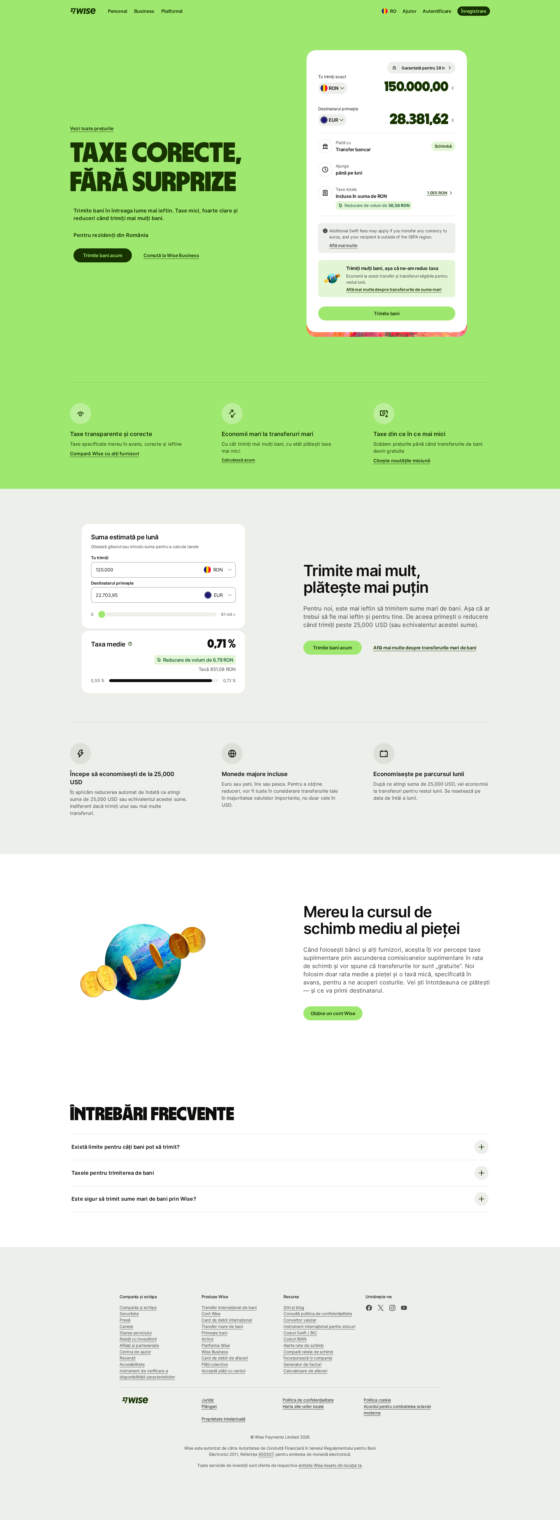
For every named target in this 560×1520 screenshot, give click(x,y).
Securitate (129, 1313)
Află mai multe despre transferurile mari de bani (424, 648)
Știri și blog (294, 1307)
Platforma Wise (216, 1345)
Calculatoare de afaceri (305, 1370)
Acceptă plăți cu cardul (223, 1370)
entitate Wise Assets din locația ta (330, 1465)
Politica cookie (377, 1399)
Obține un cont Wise (333, 1013)
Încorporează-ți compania (308, 1357)
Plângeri (209, 1406)
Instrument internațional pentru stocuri (319, 1326)
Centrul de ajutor (135, 1351)
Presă (125, 1319)
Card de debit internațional (227, 1319)
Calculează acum (238, 459)
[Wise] (135, 1402)
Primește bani (214, 1332)
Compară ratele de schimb (308, 1351)
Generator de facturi (302, 1364)
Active (208, 1338)
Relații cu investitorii (138, 1338)
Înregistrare (473, 11)
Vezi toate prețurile (91, 128)
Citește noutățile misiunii (401, 460)
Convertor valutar (300, 1319)
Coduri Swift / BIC (300, 1332)
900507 (265, 1454)
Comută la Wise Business (171, 255)
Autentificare (437, 11)
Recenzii (127, 1357)
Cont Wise (211, 1313)
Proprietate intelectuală (223, 1418)
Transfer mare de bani (222, 1326)
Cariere (126, 1326)
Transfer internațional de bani (229, 1307)
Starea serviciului (136, 1332)
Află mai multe (343, 245)
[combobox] (332, 88)
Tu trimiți (99, 557)
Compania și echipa (138, 1307)
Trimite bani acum (102, 255)
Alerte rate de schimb (304, 1345)
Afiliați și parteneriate (139, 1345)
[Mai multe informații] (130, 643)
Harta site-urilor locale (303, 1406)
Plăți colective (215, 1364)
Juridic (208, 1399)
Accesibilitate (132, 1364)
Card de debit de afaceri (225, 1357)
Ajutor (409, 11)
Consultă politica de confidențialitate (318, 1313)
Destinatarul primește (112, 583)
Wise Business (215, 1351)
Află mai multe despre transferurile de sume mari (394, 289)
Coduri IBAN (295, 1338)
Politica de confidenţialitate (308, 1399)
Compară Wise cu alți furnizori (104, 453)
